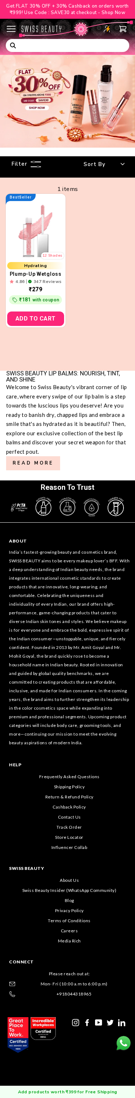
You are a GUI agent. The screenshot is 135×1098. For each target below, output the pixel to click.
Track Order (69, 827)
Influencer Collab (69, 847)
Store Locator (69, 837)
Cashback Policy (69, 807)
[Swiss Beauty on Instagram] (75, 1022)
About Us (69, 880)
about (18, 541)
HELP (15, 764)
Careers (69, 930)
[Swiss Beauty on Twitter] (110, 1022)
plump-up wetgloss (36, 273)
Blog (69, 900)
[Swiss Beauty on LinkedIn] (121, 1022)
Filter (19, 163)
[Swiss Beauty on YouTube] (98, 1022)
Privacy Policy (69, 910)
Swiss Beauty (26, 868)
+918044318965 (74, 994)
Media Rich (69, 941)
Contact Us (69, 817)
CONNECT (21, 961)
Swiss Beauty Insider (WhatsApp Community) (69, 890)
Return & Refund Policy (69, 796)
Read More (33, 463)
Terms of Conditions (69, 920)
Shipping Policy (69, 786)
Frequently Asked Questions (69, 776)
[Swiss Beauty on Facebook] (87, 1022)
